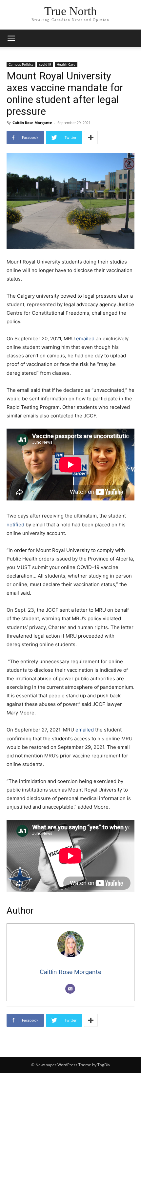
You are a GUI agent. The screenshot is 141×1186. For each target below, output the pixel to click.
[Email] (70, 989)
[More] (91, 137)
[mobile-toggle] (11, 38)
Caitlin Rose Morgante (32, 122)
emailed (85, 338)
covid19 (45, 64)
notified (15, 524)
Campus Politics (21, 64)
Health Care (66, 64)
